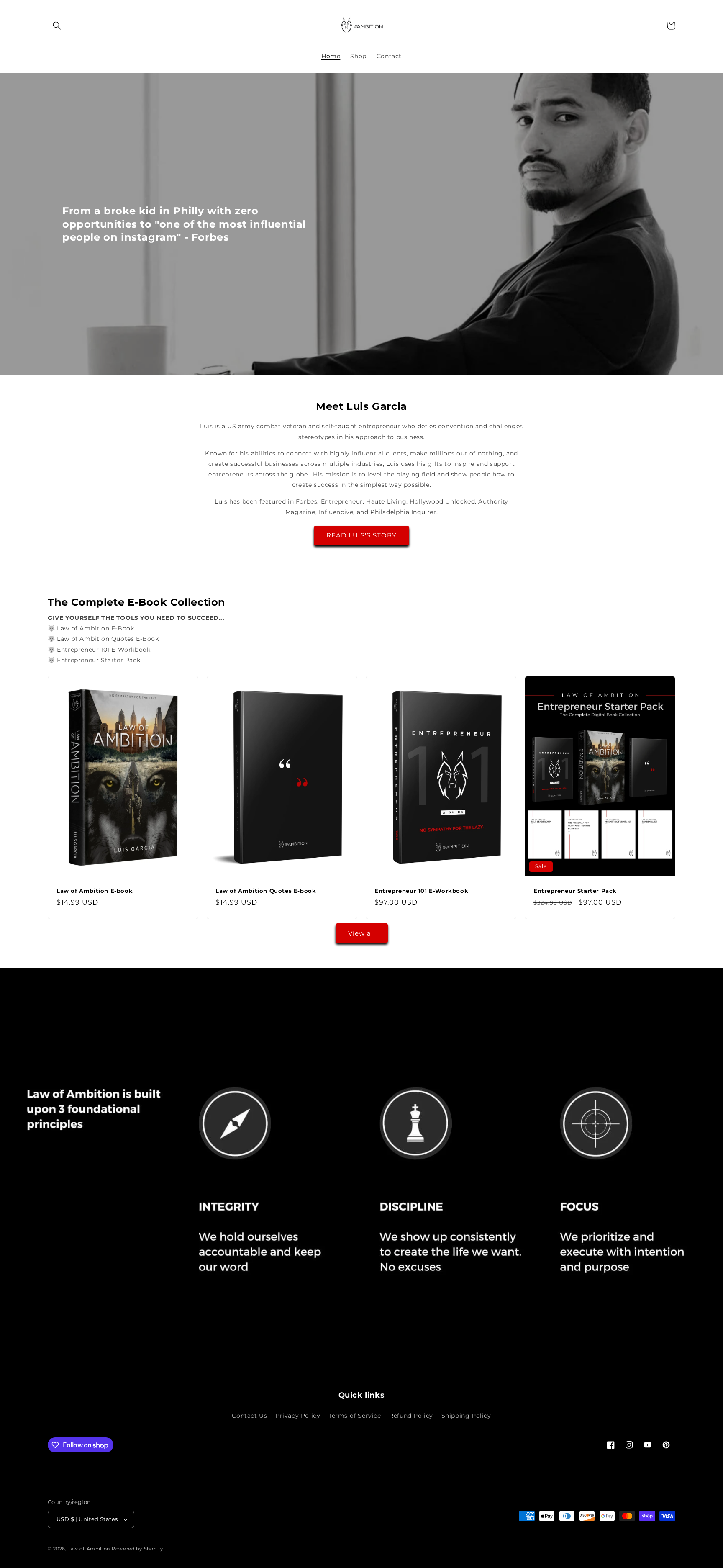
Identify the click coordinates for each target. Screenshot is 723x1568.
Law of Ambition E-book (94, 890)
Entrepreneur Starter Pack (575, 890)
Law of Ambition (89, 1549)
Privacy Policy (297, 1415)
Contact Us (249, 1415)
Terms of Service (354, 1415)
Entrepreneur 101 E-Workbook (421, 890)
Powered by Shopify (137, 1549)
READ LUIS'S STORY (361, 535)
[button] (57, 25)
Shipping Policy (466, 1415)
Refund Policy (411, 1415)
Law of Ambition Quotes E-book (265, 890)
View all (361, 933)
